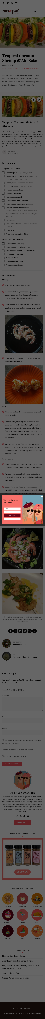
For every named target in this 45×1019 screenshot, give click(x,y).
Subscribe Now (12, 515)
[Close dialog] (42, 496)
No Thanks (12, 518)
